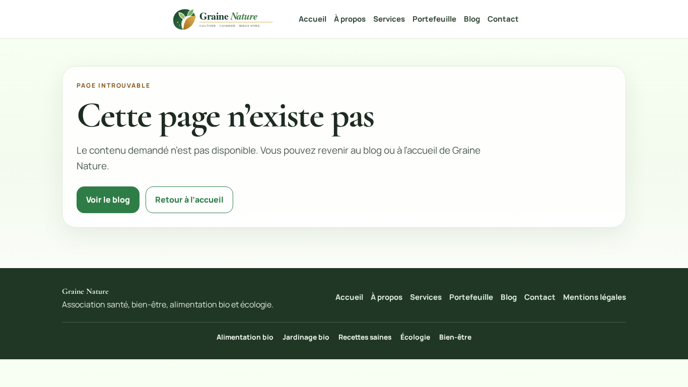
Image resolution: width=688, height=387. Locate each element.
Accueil (312, 19)
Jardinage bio (306, 337)
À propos (350, 19)
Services (389, 19)
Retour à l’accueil (189, 199)
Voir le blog (108, 199)
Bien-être (455, 337)
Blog (472, 19)
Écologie (415, 337)
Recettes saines (364, 337)
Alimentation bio (245, 337)
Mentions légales (594, 297)
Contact (503, 19)
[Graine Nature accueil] (224, 19)
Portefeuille (434, 19)
